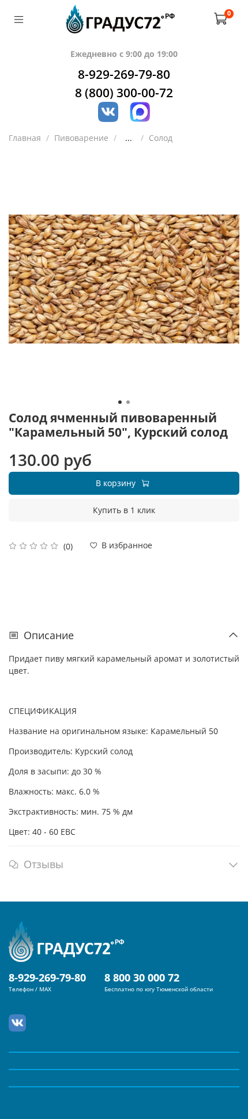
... (128, 138)
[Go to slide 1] (120, 402)
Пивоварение (81, 137)
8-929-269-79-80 (124, 74)
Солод (160, 137)
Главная (25, 137)
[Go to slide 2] (128, 402)
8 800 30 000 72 (141, 977)
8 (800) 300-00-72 (124, 93)
